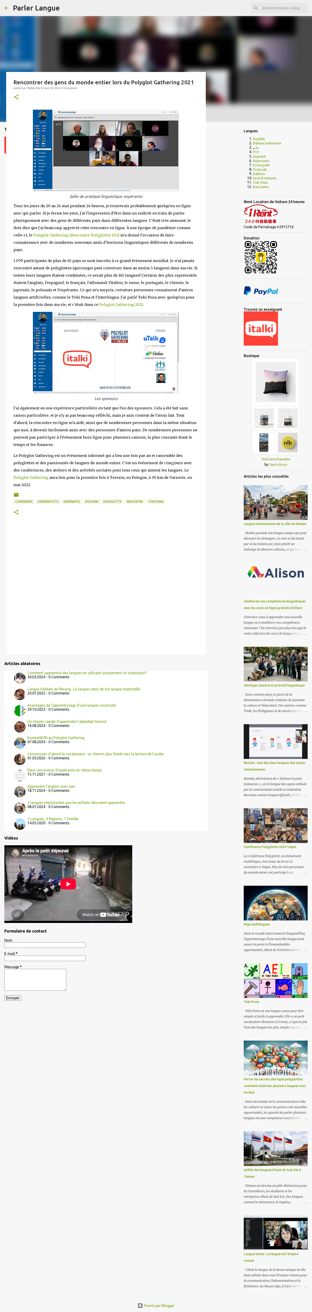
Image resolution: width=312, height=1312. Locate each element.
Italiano (259, 174)
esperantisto (48, 501)
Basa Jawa (261, 187)
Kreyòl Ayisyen (264, 178)
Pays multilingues (257, 924)
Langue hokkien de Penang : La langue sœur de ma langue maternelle (83, 689)
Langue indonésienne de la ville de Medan (275, 524)
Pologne (91, 501)
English (259, 139)
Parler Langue (36, 8)
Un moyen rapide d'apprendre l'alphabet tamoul (66, 721)
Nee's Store (278, 465)
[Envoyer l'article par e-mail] (16, 496)
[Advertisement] (229, 197)
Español (259, 156)
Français (260, 169)
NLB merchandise (276, 459)
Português (261, 165)
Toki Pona (251, 1002)
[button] (16, 97)
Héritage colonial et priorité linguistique (274, 685)
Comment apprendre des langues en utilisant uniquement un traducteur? (87, 673)
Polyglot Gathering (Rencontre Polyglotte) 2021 (76, 235)
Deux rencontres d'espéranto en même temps (64, 770)
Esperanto (261, 161)
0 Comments (69, 88)
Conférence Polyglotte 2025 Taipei (270, 847)
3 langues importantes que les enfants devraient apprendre (76, 802)
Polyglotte (112, 501)
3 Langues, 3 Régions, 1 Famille (52, 819)
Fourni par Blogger (159, 1306)
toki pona (155, 501)
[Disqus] (105, 589)
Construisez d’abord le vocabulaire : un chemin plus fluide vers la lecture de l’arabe (95, 754)
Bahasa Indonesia (267, 143)
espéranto (72, 501)
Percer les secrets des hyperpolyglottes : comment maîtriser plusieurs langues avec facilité (275, 1085)
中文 (256, 152)
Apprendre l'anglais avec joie (51, 786)
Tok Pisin (260, 182)
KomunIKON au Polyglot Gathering (55, 738)
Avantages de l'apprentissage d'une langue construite (71, 705)
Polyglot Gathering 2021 (121, 304)
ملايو (256, 148)
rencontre (135, 501)
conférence (24, 501)
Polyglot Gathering (30, 477)
